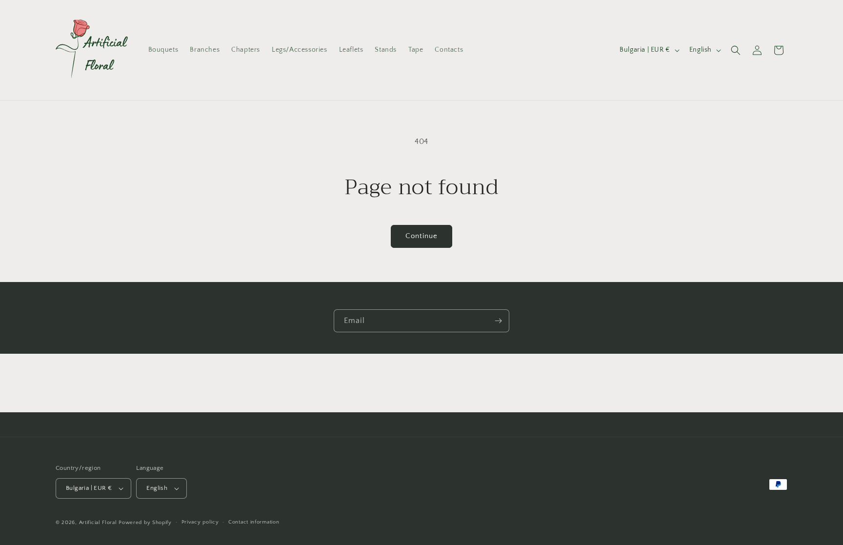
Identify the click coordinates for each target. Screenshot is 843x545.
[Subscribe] (498, 320)
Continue (421, 236)
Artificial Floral (98, 522)
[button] (735, 50)
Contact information (253, 522)
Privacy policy (200, 522)
